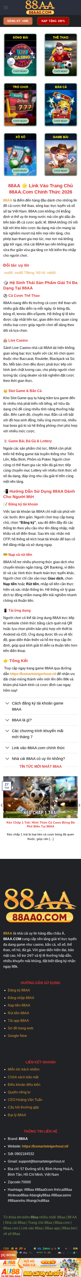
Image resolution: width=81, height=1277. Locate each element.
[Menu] (5, 7)
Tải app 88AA (19, 1020)
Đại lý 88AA (17, 1115)
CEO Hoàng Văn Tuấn (25, 1100)
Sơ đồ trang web (20, 1028)
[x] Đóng (8, 1255)
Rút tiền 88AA (18, 1013)
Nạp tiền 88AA (19, 1005)
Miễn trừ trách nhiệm (23, 1069)
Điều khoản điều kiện (24, 1084)
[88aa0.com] (40, 7)
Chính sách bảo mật (23, 1077)
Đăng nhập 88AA (21, 998)
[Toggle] (7, 703)
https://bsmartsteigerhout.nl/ (33, 674)
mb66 (51, 273)
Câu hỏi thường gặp (23, 1107)
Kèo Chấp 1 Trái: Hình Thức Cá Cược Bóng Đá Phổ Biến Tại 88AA (40, 824)
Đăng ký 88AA (19, 990)
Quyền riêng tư (19, 1092)
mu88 (8, 273)
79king (29, 273)
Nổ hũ (40, 273)
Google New (17, 1036)
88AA (7, 200)
